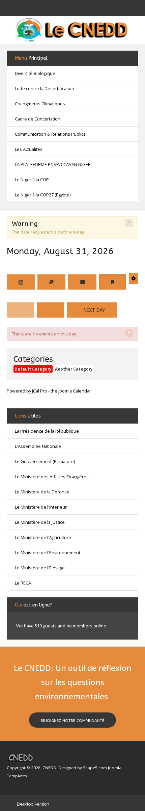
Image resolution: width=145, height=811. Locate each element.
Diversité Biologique (35, 73)
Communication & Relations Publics (50, 134)
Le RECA (23, 583)
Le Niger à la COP (32, 180)
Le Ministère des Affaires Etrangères (52, 477)
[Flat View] (51, 282)
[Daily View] (112, 282)
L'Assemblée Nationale (38, 446)
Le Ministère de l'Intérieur (41, 507)
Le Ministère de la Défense (42, 492)
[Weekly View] (82, 282)
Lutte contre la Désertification (44, 88)
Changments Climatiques (40, 104)
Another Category (74, 369)
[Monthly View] (21, 282)
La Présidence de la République (47, 431)
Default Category (33, 369)
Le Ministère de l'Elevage (40, 568)
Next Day (93, 310)
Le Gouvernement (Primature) (45, 461)
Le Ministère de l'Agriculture (43, 537)
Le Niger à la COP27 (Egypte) (42, 195)
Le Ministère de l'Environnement (47, 552)
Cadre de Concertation (37, 119)
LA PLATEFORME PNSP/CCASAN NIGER (53, 164)
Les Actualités (28, 149)
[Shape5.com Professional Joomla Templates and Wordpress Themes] (21, 757)
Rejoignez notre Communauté (72, 720)
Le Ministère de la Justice (40, 522)
